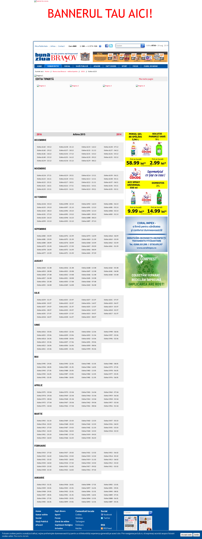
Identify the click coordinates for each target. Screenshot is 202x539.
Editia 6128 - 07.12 (111, 147)
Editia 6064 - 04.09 (111, 236)
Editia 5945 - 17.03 (66, 434)
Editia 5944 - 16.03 (66, 438)
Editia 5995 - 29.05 (44, 364)
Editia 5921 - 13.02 (89, 453)
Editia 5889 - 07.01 (111, 495)
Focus (135, 66)
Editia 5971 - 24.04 (44, 406)
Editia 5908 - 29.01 (44, 491)
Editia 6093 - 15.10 (66, 221)
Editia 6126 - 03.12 (111, 154)
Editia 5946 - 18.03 (66, 431)
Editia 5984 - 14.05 (89, 367)
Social (67, 66)
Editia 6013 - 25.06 (44, 342)
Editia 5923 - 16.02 (66, 466)
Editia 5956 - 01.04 (111, 406)
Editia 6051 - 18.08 (66, 278)
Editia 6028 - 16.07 (66, 317)
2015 (83, 71)
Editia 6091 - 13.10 (89, 207)
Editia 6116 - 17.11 (66, 186)
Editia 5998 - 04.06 (111, 332)
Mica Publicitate (41, 46)
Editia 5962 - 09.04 (89, 402)
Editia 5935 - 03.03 (111, 427)
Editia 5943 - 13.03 (89, 421)
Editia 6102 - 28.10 (44, 211)
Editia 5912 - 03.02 (111, 463)
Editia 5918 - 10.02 (89, 463)
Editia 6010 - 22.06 (66, 332)
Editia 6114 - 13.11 (89, 175)
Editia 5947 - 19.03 (66, 427)
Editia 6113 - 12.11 (89, 179)
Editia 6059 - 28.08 (44, 271)
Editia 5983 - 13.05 (89, 370)
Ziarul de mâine (151, 66)
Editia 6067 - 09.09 (89, 246)
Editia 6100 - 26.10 (44, 218)
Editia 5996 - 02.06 (111, 339)
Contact (61, 46)
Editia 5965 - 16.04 (89, 392)
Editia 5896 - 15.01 (89, 491)
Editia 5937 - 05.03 (111, 421)
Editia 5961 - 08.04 (89, 406)
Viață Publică (82, 66)
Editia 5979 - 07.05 (111, 367)
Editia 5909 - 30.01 (44, 488)
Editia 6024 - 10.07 (89, 310)
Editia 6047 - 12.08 (89, 271)
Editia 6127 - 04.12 (111, 150)
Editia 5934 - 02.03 (111, 431)
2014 (118, 134)
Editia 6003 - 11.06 (89, 335)
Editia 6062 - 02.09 (111, 243)
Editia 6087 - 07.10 (89, 221)
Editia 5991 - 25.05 (44, 377)
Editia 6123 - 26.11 (44, 179)
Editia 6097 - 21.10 (66, 207)
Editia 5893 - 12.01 (89, 502)
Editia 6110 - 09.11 (89, 189)
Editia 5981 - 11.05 (89, 377)
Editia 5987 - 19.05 (66, 374)
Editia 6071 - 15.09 (66, 253)
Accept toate (186, 535)
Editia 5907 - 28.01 (44, 495)
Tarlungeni (80, 521)
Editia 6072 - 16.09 (66, 250)
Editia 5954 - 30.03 (44, 424)
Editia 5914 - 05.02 (111, 456)
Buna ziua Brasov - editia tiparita (65, 71)
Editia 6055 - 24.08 (44, 285)
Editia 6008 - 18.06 (66, 339)
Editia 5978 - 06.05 (111, 370)
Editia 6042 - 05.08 (111, 268)
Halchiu (78, 528)
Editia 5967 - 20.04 (66, 402)
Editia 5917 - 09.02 (89, 466)
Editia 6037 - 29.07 (44, 307)
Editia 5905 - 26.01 (44, 502)
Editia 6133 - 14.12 (89, 147)
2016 (39, 134)
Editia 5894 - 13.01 (89, 498)
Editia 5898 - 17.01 (89, 485)
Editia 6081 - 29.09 (44, 239)
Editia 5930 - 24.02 (44, 463)
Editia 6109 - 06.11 (111, 175)
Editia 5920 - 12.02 (89, 456)
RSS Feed (108, 528)
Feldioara (79, 525)
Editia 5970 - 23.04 (66, 392)
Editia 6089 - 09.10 (89, 214)
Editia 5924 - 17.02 (66, 463)
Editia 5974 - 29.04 (44, 396)
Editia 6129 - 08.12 (89, 161)
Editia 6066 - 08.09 (89, 250)
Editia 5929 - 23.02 (44, 466)
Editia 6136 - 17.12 (66, 154)
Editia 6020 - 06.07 (111, 303)
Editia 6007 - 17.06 (66, 342)
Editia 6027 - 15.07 (89, 300)
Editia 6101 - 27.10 (44, 214)
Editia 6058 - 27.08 (44, 275)
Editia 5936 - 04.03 (111, 424)
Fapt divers (111, 66)
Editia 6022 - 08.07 (89, 317)
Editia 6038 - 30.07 (44, 303)
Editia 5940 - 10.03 (89, 431)
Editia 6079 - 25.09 (44, 246)
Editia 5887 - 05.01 (111, 502)
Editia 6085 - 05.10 (111, 207)
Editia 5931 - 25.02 (44, 459)
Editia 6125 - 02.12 (111, 157)
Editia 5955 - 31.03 (44, 421)
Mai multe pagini (146, 79)
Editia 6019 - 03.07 (111, 307)
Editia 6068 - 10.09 (89, 243)
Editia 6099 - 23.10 (44, 221)
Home (39, 66)
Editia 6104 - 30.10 (44, 204)
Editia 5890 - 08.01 (111, 491)
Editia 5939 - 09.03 (89, 434)
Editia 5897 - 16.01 (89, 488)
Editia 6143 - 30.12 (44, 147)
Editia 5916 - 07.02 (89, 470)
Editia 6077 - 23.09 (44, 253)
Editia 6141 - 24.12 (44, 154)
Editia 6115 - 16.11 (66, 189)
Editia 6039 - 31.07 (44, 300)
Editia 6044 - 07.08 (89, 282)
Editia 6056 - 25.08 (44, 282)
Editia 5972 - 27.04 (44, 402)
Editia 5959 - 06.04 (111, 396)
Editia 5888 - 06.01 (111, 498)
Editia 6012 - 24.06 (44, 345)
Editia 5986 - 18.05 (66, 377)
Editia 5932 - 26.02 (44, 456)
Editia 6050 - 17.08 (66, 282)
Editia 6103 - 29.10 (44, 207)
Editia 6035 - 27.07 (44, 313)
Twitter (107, 518)
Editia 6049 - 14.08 (66, 285)
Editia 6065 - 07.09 (89, 253)
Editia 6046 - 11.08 (89, 275)
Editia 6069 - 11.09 (89, 239)
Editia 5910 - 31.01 (44, 485)
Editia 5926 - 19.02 (66, 456)
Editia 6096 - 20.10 (66, 211)
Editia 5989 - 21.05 (66, 367)
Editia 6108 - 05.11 (111, 179)
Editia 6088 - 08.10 (89, 218)
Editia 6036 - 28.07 (44, 310)
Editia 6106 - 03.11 (111, 186)
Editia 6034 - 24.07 (44, 317)
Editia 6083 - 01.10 (111, 214)
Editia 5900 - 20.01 (66, 498)
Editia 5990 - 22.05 (66, 364)
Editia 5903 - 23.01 (66, 488)
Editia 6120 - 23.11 (44, 189)
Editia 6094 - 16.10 (66, 218)
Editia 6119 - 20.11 (66, 175)
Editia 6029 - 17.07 (66, 313)
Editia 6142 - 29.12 (44, 150)
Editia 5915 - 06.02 (111, 453)
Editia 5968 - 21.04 (66, 399)
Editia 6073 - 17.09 (66, 246)
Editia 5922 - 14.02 (66, 470)
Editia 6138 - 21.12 (66, 147)
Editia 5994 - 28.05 (44, 367)
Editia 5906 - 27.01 (44, 498)
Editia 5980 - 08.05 (111, 364)
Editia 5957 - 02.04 (111, 402)
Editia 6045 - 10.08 (89, 278)
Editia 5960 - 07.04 (111, 392)
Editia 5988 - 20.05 (66, 370)
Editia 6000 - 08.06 (89, 345)
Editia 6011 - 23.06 (44, 349)
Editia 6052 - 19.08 (66, 275)
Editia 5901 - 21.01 (66, 495)
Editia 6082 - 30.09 (44, 236)
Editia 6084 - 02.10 (111, 211)
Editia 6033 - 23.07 (66, 300)
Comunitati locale (84, 511)
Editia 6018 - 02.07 (111, 310)
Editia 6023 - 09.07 (89, 313)
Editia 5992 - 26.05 (44, 374)
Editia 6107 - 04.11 (111, 182)
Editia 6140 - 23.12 (44, 157)
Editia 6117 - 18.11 (66, 182)
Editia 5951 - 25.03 (44, 434)
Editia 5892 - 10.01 (111, 485)
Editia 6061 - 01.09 (111, 246)
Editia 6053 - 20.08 (66, 271)
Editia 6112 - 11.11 (89, 182)
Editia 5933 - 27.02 (44, 453)
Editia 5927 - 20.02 (66, 453)
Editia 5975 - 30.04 (44, 392)
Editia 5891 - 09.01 (111, 488)
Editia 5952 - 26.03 (44, 431)
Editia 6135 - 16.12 (66, 157)
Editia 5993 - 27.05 (44, 370)
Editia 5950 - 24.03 (44, 438)
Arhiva (52, 46)
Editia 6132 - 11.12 (89, 150)
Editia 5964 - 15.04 (89, 396)
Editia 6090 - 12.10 (89, 211)
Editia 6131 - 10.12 (89, 154)
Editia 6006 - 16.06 (66, 345)
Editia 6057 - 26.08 (44, 278)
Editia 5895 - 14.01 (89, 495)
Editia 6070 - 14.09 (89, 236)
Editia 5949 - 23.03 (66, 421)
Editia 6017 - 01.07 (111, 313)
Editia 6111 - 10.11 (89, 186)
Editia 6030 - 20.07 (66, 310)
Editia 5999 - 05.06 (89, 349)
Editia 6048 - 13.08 (89, 268)
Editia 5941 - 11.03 (89, 427)
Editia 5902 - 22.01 (66, 491)
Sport (124, 66)
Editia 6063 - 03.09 (111, 239)
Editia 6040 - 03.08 (111, 275)
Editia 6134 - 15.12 (66, 161)
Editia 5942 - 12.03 (89, 424)
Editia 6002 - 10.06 (89, 339)
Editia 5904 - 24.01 (66, 485)
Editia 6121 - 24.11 (44, 186)
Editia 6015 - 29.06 (44, 335)
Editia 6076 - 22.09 (66, 236)
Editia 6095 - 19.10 (66, 214)
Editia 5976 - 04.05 (111, 377)
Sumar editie (53, 66)
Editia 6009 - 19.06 (66, 335)
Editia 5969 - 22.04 (66, 396)
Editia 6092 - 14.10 (89, 204)
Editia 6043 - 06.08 (89, 285)
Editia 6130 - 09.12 (89, 157)
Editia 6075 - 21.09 (66, 239)
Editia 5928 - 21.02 (44, 470)
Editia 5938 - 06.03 (89, 438)
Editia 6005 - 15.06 (66, 349)
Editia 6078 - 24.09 (44, 250)
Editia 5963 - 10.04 (89, 399)
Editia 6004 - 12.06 (89, 332)
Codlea (78, 514)
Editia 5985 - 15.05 (89, 364)
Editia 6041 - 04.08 (111, 271)
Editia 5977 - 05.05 (111, 374)
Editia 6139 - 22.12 (44, 161)
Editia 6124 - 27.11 (44, 175)
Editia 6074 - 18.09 (66, 243)
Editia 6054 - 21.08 (66, 268)
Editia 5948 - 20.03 (66, 424)
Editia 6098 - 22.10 (66, 204)
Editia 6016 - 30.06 (44, 332)
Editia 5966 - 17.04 (66, 406)
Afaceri (97, 66)
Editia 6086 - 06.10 (111, 204)
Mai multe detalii (21, 536)
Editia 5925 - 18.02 (66, 459)
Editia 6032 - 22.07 (66, 303)
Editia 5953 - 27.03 (44, 427)
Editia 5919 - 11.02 (89, 459)
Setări (196, 535)
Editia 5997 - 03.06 (111, 335)
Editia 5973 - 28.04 (44, 399)
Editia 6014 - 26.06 (44, 339)
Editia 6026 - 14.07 (89, 303)
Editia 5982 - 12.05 (89, 374)
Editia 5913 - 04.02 (111, 459)
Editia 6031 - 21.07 (66, 307)
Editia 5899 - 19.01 (66, 502)
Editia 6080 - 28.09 (44, 243)
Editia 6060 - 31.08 (44, 268)
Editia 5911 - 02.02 (111, 466)
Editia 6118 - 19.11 (66, 179)
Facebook (108, 514)
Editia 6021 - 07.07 (111, 300)
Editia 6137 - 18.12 (66, 150)
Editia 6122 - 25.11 (44, 182)
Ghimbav (79, 518)
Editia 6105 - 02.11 (111, 189)
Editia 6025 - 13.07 (89, 307)
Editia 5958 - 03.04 (111, 399)
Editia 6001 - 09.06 (89, 342)
